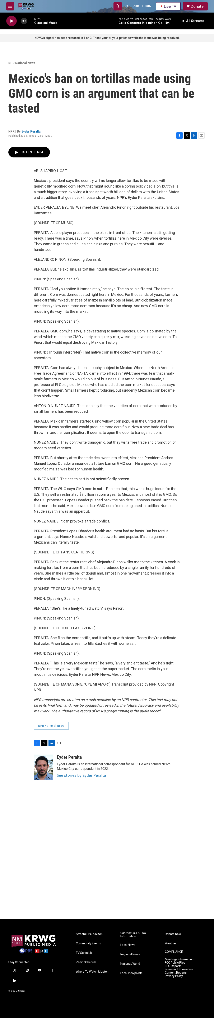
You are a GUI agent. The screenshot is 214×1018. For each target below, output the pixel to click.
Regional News (130, 954)
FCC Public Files (175, 962)
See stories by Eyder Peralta (81, 775)
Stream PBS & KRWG (89, 934)
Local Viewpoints (131, 973)
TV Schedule (84, 952)
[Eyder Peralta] (43, 767)
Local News (127, 944)
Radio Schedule (86, 962)
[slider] (30, 21)
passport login (138, 6)
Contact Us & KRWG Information (133, 934)
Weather (170, 943)
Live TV (170, 6)
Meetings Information (179, 959)
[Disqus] (107, 862)
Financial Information (179, 969)
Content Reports (176, 972)
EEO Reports (173, 966)
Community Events (88, 943)
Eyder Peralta (31, 131)
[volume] (24, 21)
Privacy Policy (174, 976)
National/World (130, 963)
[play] (11, 21)
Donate (197, 6)
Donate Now (173, 934)
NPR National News (21, 63)
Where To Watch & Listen (92, 971)
